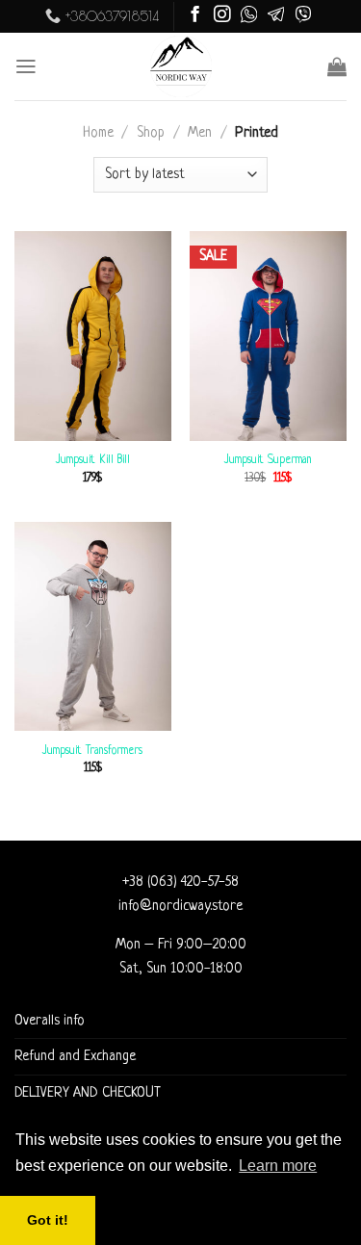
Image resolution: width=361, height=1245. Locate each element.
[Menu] (26, 66)
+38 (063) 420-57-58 (180, 882)
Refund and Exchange (75, 1056)
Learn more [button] (278, 1165)
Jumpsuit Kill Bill (93, 460)
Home (98, 133)
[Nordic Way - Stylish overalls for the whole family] (180, 66)
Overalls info (49, 1020)
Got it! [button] (47, 1220)
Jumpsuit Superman (268, 460)
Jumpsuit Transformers (92, 751)
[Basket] (337, 66)
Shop (151, 133)
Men (200, 133)
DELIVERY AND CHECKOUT (87, 1093)
